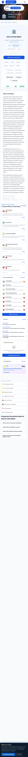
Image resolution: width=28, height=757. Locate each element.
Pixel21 (5, 65)
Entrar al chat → (11, 2)
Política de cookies (5, 750)
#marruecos (16, 45)
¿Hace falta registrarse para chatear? (14, 431)
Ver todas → (24, 205)
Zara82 (12, 62)
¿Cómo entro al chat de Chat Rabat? (14, 423)
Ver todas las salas (7, 412)
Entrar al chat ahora (14, 57)
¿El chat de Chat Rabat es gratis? (14, 427)
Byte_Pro (12, 65)
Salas (6, 22)
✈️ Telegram (18, 77)
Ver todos (23, 361)
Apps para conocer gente (9, 404)
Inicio (2, 22)
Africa (9, 22)
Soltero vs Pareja (7, 400)
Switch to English (15, 7)
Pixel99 (18, 65)
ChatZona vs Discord (8, 396)
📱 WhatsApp (10, 77)
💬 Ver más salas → (14, 314)
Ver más (24, 319)
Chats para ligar (6, 408)
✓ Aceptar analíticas (8, 754)
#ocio (19, 49)
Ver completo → (6, 372)
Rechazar (19, 754)
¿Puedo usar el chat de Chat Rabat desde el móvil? (14, 436)
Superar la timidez (7, 392)
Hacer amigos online (7, 384)
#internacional (11, 49)
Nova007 (6, 62)
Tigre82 (18, 62)
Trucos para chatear (7, 388)
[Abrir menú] (24, 2)
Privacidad (12, 750)
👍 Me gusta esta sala (14, 355)
